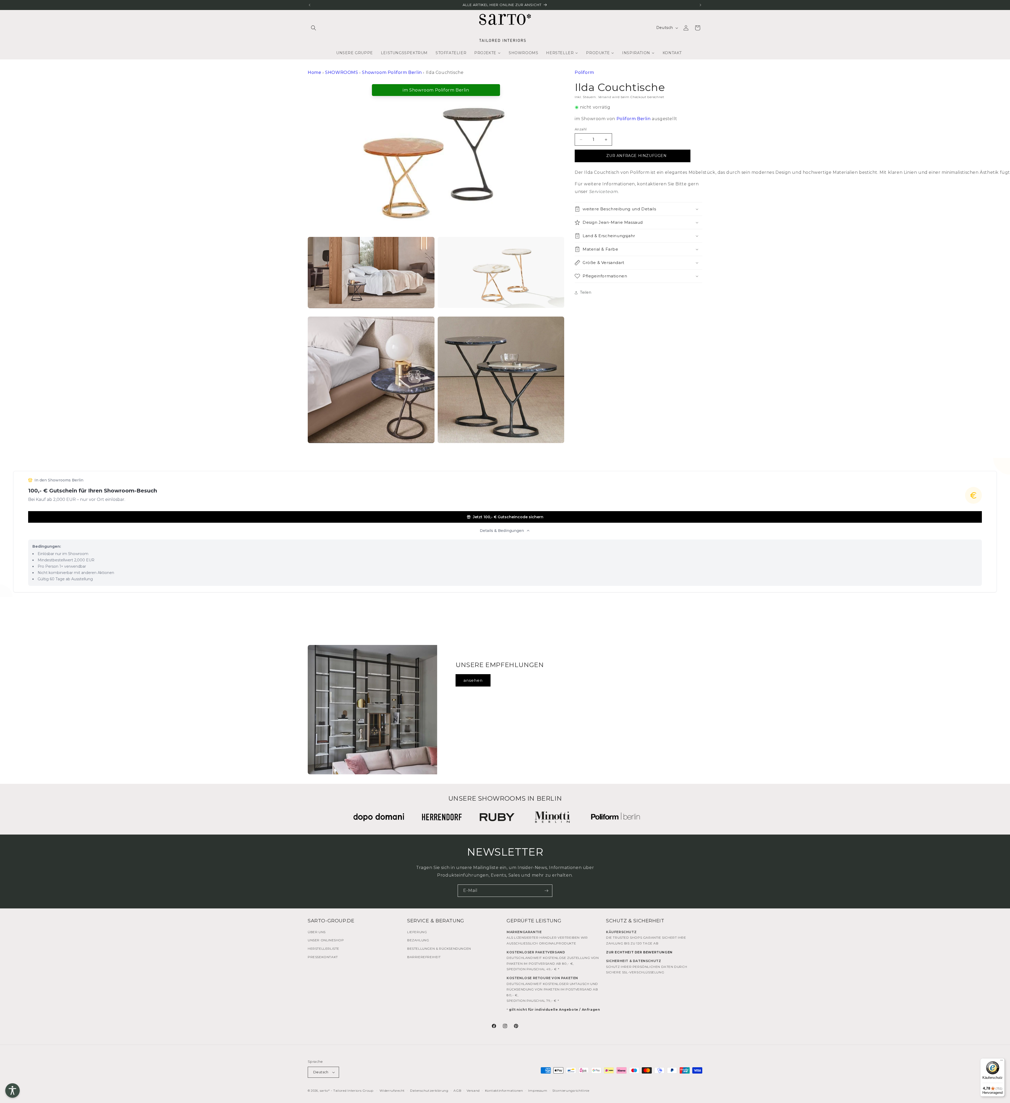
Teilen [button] (586, 292)
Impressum (537, 1090)
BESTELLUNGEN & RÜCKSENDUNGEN (439, 948)
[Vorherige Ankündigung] (309, 5)
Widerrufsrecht (392, 1090)
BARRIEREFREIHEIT (424, 957)
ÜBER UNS (317, 932)
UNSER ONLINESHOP (326, 940)
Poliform (584, 72)
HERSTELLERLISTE (323, 948)
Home (314, 72)
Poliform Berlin (634, 118)
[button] (313, 28)
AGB (457, 1090)
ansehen (473, 680)
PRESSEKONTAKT (323, 957)
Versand (604, 97)
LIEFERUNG (417, 932)
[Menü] (1001, 1061)
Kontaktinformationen (504, 1090)
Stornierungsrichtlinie (570, 1090)
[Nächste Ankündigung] (700, 5)
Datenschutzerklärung (429, 1090)
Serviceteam (603, 191)
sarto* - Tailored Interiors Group (346, 1090)
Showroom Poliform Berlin (392, 72)
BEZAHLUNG (418, 940)
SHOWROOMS (341, 72)
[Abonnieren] (546, 891)
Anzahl (581, 129)
